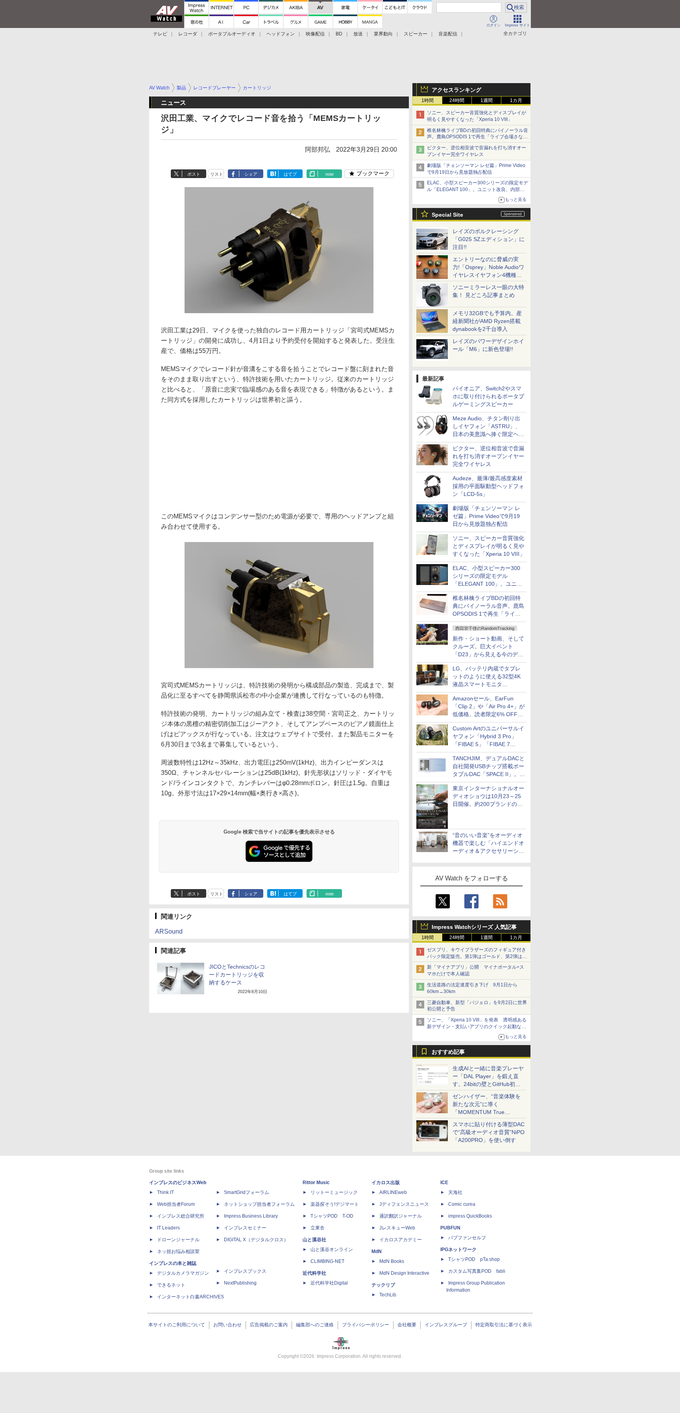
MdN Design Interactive (404, 1273)
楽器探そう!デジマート (334, 1204)
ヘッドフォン (280, 34)
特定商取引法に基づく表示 (503, 1325)
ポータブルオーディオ (231, 34)
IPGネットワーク (458, 1249)
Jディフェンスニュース (404, 1204)
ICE (444, 1182)
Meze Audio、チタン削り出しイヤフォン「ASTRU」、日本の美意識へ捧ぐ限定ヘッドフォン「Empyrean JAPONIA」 (488, 434)
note (329, 174)
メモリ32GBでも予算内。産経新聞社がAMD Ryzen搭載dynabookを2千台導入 (487, 321)
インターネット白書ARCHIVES (190, 1297)
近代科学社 (314, 1273)
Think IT (165, 1192)
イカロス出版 (385, 1182)
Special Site (447, 215)
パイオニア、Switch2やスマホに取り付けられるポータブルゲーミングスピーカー (488, 396)
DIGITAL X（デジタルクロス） (256, 1239)
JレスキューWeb (397, 1228)
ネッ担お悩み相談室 (178, 1251)
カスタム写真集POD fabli (476, 1271)
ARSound (169, 931)
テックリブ (383, 1285)
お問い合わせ (227, 1325)
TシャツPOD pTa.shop (474, 1259)
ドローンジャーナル (178, 1239)
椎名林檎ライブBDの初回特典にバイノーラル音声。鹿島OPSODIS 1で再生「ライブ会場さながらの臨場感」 (477, 137)
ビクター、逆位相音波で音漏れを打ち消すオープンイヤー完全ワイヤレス (488, 456)
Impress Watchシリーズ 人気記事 (474, 927)
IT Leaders (168, 1228)
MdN (376, 1251)
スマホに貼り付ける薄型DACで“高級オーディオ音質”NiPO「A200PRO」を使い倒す (489, 1132)
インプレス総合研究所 (180, 1216)
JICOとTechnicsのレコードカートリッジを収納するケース (237, 975)
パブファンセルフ (467, 1237)
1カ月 (516, 100)
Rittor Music (316, 1182)
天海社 (455, 1192)
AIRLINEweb (393, 1192)
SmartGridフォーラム (246, 1192)
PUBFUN (450, 1228)
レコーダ (187, 34)
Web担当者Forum (176, 1204)
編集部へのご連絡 (315, 1325)
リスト (216, 174)
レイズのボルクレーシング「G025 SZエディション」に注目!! (489, 239)
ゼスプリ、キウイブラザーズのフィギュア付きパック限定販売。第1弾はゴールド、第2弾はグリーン (477, 956)
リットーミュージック (334, 1192)
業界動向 (383, 34)
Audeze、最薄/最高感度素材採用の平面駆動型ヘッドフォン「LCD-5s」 (488, 486)
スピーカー (415, 34)
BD (339, 34)
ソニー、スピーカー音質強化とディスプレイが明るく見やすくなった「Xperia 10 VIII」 (489, 546)
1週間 (486, 100)
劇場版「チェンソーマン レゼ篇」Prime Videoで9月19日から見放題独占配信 (486, 516)
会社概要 (406, 1325)
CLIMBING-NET (327, 1261)
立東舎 (317, 1228)
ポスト (193, 174)
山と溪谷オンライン (331, 1249)
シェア (250, 174)
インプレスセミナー (245, 1228)
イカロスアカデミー (400, 1239)
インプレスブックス (245, 1271)
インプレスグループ (446, 1325)
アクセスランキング (456, 90)
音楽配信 (447, 34)
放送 (358, 34)
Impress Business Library (251, 1216)
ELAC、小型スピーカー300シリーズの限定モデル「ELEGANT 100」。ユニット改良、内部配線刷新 (477, 189)
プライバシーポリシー (365, 1325)
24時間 (456, 100)
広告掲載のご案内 (269, 1325)
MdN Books (391, 1261)
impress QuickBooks (470, 1216)
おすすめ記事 (448, 1052)
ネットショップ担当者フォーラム (259, 1204)
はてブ (290, 174)
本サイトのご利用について (176, 1325)
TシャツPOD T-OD (331, 1216)
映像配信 (315, 34)
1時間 (427, 100)
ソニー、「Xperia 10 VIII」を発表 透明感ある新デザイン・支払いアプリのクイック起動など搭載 (477, 1026)
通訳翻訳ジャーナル (400, 1216)
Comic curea (461, 1204)
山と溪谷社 (314, 1239)
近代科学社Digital (329, 1283)
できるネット (171, 1285)
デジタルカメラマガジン (183, 1273)
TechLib (387, 1295)
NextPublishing (240, 1283)
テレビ (160, 34)
